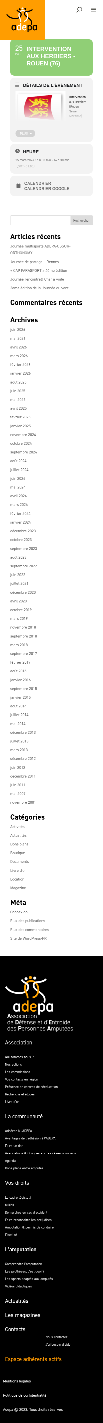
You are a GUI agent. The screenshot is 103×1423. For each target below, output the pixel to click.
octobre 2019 (21, 609)
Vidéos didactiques (18, 1287)
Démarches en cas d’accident (26, 1213)
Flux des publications (27, 920)
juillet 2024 (19, 469)
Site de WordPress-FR (28, 938)
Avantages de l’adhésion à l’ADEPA (30, 1139)
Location (17, 879)
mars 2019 (19, 618)
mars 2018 (19, 644)
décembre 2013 (23, 732)
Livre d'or (18, 870)
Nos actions (13, 1065)
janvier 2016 (20, 680)
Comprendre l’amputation (23, 1264)
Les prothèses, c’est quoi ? (24, 1272)
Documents (19, 861)
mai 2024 (18, 487)
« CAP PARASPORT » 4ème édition (38, 270)
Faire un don (14, 1146)
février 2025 (20, 417)
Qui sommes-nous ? (19, 1057)
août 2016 (18, 671)
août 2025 (18, 382)
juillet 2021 (19, 583)
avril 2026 (18, 347)
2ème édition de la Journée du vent (39, 288)
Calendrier (37, 183)
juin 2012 (17, 767)
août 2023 (18, 557)
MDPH (9, 1205)
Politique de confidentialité (24, 1395)
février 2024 (20, 513)
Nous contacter (57, 1337)
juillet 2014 (19, 714)
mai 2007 (18, 793)
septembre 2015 (23, 688)
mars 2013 (19, 749)
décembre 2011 (23, 776)
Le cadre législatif (18, 1198)
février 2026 (20, 364)
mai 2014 (18, 723)
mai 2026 (18, 338)
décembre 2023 (23, 531)
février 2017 (20, 662)
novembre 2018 (23, 627)
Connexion (19, 912)
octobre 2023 (21, 539)
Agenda (10, 1161)
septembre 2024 (23, 452)
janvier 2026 (20, 373)
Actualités (18, 835)
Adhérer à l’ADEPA (18, 1131)
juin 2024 (17, 478)
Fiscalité (11, 1235)
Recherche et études (20, 1095)
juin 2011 (17, 784)
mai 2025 (18, 399)
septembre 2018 (23, 636)
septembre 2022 (23, 566)
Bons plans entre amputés (24, 1169)
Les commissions (17, 1072)
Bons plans (19, 844)
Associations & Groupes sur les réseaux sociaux (40, 1154)
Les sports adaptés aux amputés (29, 1279)
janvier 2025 (20, 426)
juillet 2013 (19, 741)
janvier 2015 (20, 697)
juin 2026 (17, 329)
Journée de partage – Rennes (34, 261)
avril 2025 (18, 408)
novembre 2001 (23, 802)
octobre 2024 (21, 443)
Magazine (18, 887)
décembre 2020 (23, 592)
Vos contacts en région (21, 1080)
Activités (17, 826)
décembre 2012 (23, 758)
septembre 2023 (23, 548)
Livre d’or (12, 1102)
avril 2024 (18, 495)
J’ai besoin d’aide (58, 1345)
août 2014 (18, 706)
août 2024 (18, 460)
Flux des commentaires (29, 929)
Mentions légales (17, 1381)
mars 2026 (19, 355)
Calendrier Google (47, 189)
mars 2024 (19, 504)
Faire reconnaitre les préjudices (28, 1220)
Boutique (17, 852)
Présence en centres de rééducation (31, 1087)
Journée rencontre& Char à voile (37, 279)
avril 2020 (18, 601)
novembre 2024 (23, 434)
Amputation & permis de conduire (29, 1228)
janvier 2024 (20, 522)
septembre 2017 (23, 653)
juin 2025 (17, 390)
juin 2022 (17, 574)
